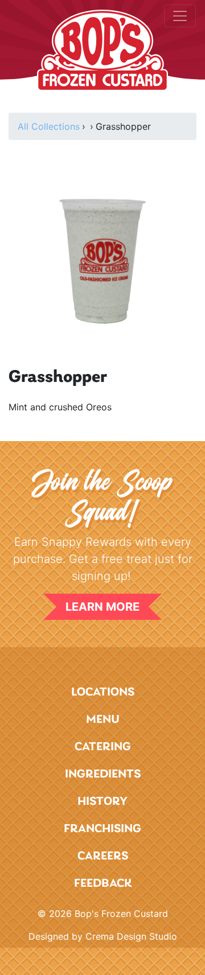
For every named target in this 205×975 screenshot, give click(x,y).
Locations (102, 692)
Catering (103, 747)
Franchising (102, 829)
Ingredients (103, 774)
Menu (103, 720)
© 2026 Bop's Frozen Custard (103, 913)
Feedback (103, 884)
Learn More (102, 607)
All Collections (49, 126)
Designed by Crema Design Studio (102, 936)
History (102, 802)
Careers (102, 856)
